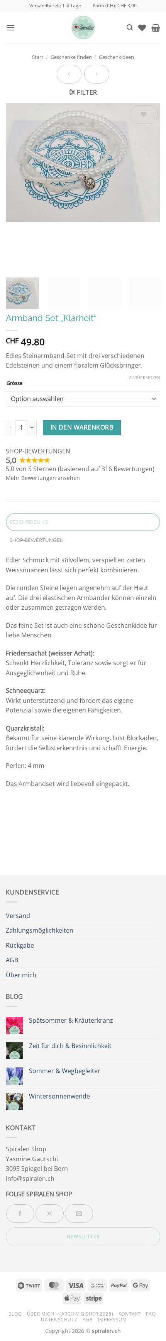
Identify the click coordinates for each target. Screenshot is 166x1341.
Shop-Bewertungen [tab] (37, 540)
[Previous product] (96, 74)
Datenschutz (59, 1319)
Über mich (21, 975)
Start (37, 57)
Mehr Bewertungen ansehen (43, 478)
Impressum (112, 1319)
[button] (10, 27)
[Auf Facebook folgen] (20, 1213)
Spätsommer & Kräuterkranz (71, 1020)
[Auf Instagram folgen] (50, 1213)
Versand (18, 915)
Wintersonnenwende (59, 1096)
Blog (15, 1314)
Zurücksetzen (144, 377)
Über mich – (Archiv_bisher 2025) (70, 1314)
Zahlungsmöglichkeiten (39, 930)
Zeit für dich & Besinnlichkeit (70, 1046)
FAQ (151, 1314)
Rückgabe (20, 945)
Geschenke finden (71, 57)
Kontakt (130, 1314)
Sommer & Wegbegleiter (64, 1071)
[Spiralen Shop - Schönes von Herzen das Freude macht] (83, 27)
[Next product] (69, 74)
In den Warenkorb (82, 427)
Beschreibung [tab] (29, 522)
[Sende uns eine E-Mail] (79, 1213)
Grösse (14, 383)
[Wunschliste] (142, 27)
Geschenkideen (116, 57)
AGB (12, 960)
